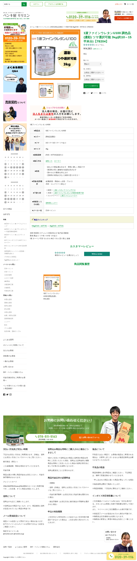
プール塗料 (8, 328)
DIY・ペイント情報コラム (13, 372)
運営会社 (56, 547)
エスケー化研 (8, 278)
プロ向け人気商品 (10, 257)
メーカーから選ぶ (9, 264)
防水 (5, 325)
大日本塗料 (8, 275)
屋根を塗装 (8, 303)
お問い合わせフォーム (91, 437)
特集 (4, 219)
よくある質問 (8, 340)
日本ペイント (8, 268)
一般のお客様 (8, 361)
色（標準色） (87, 76)
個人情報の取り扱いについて (48, 553)
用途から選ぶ (7, 295)
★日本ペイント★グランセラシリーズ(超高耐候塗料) (15, 230)
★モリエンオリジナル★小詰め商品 (15, 247)
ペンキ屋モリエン (19, 557)
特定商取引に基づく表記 (70, 553)
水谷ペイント (8, 272)
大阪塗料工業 (8, 284)
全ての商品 (7, 209)
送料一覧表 (7, 547)
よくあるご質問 (21, 547)
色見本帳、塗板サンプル (12, 331)
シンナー (7, 322)
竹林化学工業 (8, 291)
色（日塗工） (87, 69)
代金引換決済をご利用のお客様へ (14, 379)
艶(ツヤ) (86, 60)
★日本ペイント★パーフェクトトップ (15, 225)
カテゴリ (6, 214)
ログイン (36, 4)
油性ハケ (49, 161)
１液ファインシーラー (68, 196)
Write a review (97, 254)
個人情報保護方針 (28, 553)
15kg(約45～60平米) (39, 226)
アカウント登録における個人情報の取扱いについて (99, 553)
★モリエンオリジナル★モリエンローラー (15, 241)
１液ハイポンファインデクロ (64, 190)
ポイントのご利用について (13, 345)
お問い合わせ (8, 367)
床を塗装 (7, 309)
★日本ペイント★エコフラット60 (14, 236)
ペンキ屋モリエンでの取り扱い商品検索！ (14, 387)
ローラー (57, 161)
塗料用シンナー (52, 203)
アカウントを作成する (55, 4)
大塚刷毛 (7, 288)
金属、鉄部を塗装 (10, 315)
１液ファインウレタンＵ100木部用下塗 (68, 193)
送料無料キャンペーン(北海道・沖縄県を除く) (15, 252)
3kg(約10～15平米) (56, 226)
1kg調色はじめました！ (12, 260)
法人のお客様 (8, 350)
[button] (88, 45)
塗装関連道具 (8, 318)
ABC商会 (7, 281)
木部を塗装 (8, 312)
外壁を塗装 (8, 299)
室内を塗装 (8, 306)
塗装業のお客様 (9, 356)
